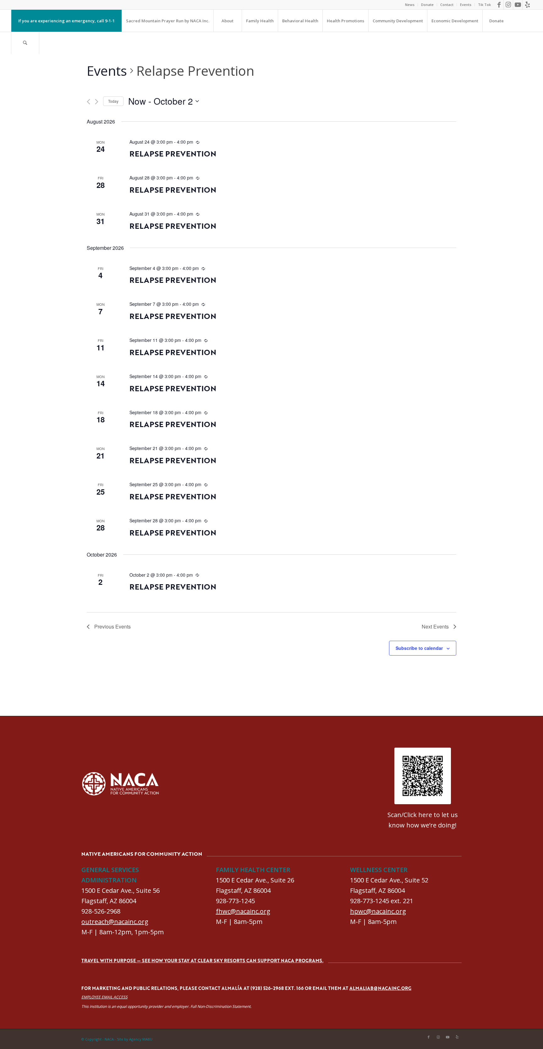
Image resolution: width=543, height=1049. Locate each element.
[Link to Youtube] (517, 4)
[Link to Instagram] (508, 4)
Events (465, 4)
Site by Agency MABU (134, 1039)
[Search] (25, 43)
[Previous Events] (88, 102)
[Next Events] (96, 102)
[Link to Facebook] (498, 4)
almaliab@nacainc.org (380, 988)
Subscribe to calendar (419, 648)
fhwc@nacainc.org (243, 911)
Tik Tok (484, 4)
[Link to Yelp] (527, 4)
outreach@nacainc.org (114, 921)
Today (113, 101)
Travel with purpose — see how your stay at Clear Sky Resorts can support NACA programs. (202, 960)
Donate (427, 4)
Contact (446, 4)
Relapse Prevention (172, 153)
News (409, 4)
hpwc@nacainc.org (378, 911)
